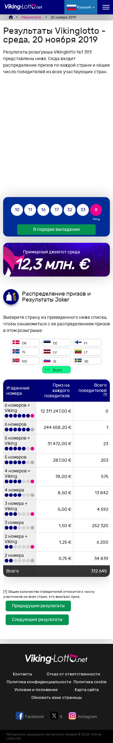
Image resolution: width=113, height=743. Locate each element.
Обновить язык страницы (56, 697)
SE (86, 361)
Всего (57, 370)
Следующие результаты (37, 619)
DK (24, 343)
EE (54, 343)
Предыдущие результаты (38, 605)
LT (85, 352)
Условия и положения (35, 689)
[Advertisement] (56, 135)
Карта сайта (87, 689)
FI (85, 343)
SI (54, 361)
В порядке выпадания (56, 229)
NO (24, 361)
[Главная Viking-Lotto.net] (23, 10)
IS (23, 352)
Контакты (22, 674)
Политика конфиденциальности (39, 681)
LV (54, 352)
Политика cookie (89, 681)
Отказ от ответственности (73, 674)
